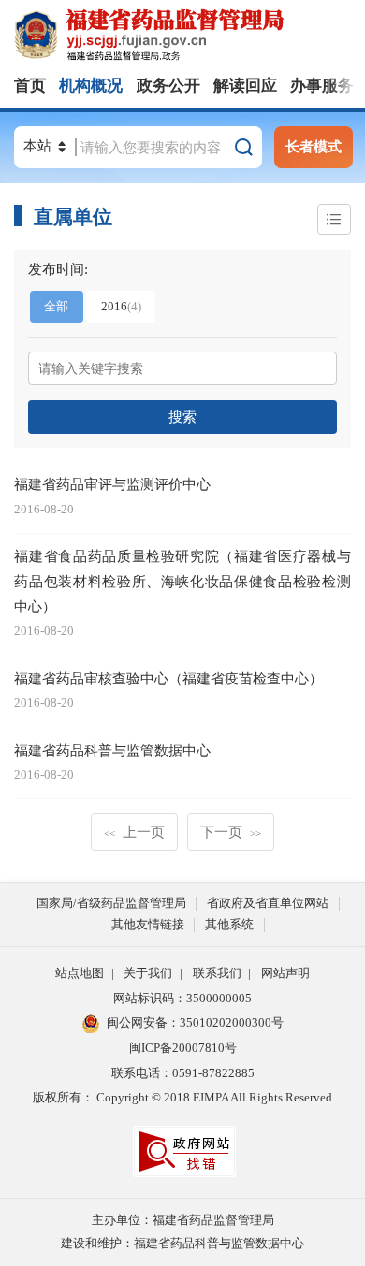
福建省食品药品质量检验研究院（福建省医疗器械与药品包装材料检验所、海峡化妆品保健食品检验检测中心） (182, 580)
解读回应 (245, 85)
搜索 (182, 416)
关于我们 (148, 973)
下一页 (230, 832)
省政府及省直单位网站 (267, 903)
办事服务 (322, 85)
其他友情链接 (147, 924)
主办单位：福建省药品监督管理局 (183, 1220)
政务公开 (168, 85)
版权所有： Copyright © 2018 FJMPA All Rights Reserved (182, 1097)
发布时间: (58, 269)
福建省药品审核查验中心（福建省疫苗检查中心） (168, 678)
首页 (30, 85)
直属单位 (73, 217)
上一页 (134, 832)
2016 (121, 306)
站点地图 (79, 973)
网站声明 (285, 973)
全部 (56, 306)
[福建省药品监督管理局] (189, 36)
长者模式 (313, 146)
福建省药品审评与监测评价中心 (112, 484)
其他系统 (229, 924)
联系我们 (217, 973)
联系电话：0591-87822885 (183, 1073)
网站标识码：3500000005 (182, 998)
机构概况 (91, 85)
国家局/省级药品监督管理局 (111, 903)
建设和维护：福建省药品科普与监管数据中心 (182, 1243)
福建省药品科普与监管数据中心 (112, 750)
